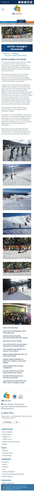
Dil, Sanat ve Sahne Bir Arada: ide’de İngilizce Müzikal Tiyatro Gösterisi (13, 371)
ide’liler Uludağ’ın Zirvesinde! (16, 55)
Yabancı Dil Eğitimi (9, 471)
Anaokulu (6, 462)
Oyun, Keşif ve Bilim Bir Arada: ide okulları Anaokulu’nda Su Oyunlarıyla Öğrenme (15, 345)
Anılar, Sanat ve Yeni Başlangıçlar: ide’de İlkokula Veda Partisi (14, 331)
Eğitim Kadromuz (8, 483)
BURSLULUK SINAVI (21, 21)
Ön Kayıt (5, 450)
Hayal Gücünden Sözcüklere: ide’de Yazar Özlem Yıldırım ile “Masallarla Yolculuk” (14, 381)
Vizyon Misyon (7, 434)
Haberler (15, 53)
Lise (4, 469)
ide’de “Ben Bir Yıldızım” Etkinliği (12, 341)
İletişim (5, 444)
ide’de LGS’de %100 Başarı (10, 327)
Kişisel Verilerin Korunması (11, 441)
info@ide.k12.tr (8, 408)
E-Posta (10, 422)
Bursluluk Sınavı (8, 453)
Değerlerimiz (7, 437)
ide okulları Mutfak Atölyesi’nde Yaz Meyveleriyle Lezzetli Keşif (13, 376)
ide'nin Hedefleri (8, 432)
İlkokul (5, 464)
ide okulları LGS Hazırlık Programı (13, 474)
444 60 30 (6, 2)
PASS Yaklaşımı (8, 476)
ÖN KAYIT (30, 21)
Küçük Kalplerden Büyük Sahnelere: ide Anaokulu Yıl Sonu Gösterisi (14, 350)
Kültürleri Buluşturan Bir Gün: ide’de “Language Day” (13, 366)
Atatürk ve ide (7, 439)
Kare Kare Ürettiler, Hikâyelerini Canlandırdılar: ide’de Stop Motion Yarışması (15, 336)
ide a (13, 21)
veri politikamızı (9, 489)
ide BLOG (4, 21)
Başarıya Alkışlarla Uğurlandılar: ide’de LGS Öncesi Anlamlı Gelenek (15, 355)
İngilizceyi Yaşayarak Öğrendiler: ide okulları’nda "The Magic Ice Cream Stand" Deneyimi (14, 361)
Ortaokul (5, 467)
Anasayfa (6, 53)
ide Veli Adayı (7, 455)
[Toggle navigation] (3, 9)
